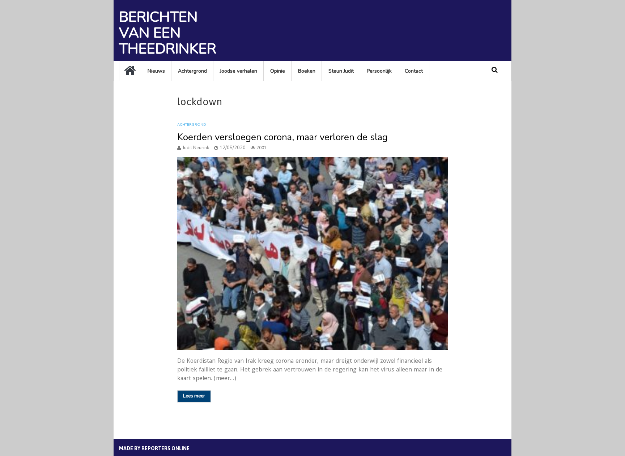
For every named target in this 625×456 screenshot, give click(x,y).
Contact (414, 71)
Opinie (277, 71)
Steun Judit (341, 71)
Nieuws (156, 71)
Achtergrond (192, 71)
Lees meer (194, 396)
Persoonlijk (379, 71)
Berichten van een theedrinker (167, 33)
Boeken (306, 71)
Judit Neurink (196, 148)
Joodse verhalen (238, 71)
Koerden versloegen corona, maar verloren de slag (282, 137)
